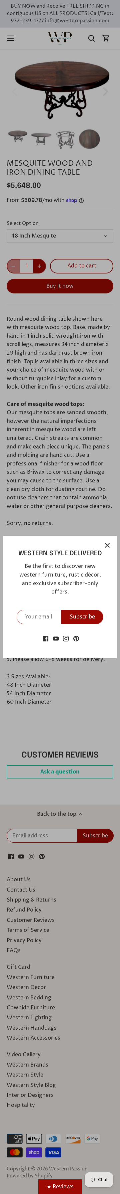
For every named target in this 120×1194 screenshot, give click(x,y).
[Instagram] (66, 638)
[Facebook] (45, 638)
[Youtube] (56, 638)
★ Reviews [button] (60, 1186)
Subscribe (82, 616)
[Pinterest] (76, 638)
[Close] (107, 545)
